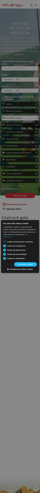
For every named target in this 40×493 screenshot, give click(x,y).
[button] (20, 269)
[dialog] (20, 246)
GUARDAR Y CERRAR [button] (25, 264)
